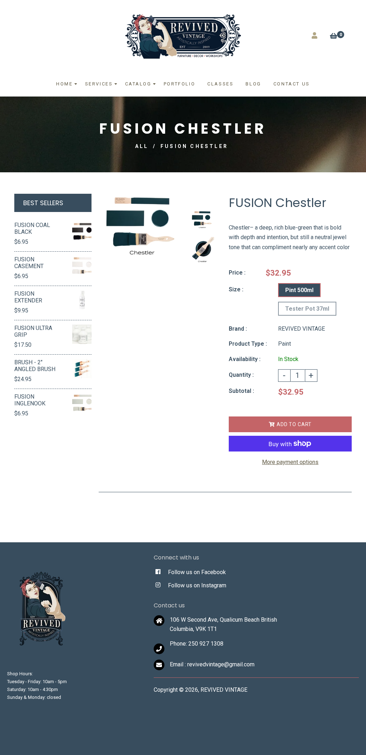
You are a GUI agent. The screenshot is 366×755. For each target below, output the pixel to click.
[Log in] (314, 35)
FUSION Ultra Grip (33, 331)
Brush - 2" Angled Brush (34, 365)
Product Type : (248, 343)
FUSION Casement (29, 263)
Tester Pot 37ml (307, 308)
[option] (140, 226)
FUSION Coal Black (32, 228)
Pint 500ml (299, 290)
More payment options (290, 462)
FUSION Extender (28, 297)
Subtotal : (241, 391)
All (142, 146)
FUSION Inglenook (29, 400)
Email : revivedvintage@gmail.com (212, 664)
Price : (237, 272)
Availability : (245, 359)
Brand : (238, 328)
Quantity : (241, 374)
